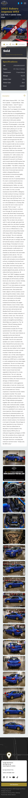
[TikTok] (17, 777)
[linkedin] (10, 777)
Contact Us (4, 792)
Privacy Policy (11, 792)
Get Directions (14, 784)
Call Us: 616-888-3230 (8, 772)
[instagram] (4, 777)
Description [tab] (5, 96)
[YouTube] (13, 777)
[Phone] (18, 3)
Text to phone (21, 44)
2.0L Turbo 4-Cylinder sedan (11, 15)
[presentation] (5, 31)
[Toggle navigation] (25, 3)
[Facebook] (7, 777)
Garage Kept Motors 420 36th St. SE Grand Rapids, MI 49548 (9, 764)
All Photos (22, 36)
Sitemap (18, 792)
